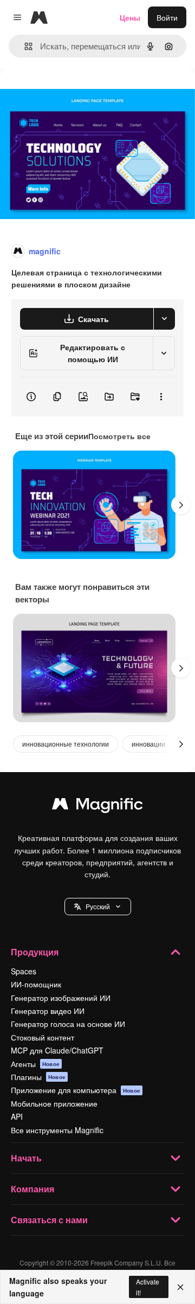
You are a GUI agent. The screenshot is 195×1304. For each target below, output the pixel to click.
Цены (130, 17)
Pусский (98, 906)
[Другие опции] (161, 397)
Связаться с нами (49, 1219)
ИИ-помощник (36, 984)
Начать (26, 1158)
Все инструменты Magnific (57, 1130)
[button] (97, 906)
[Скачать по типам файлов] (164, 319)
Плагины (38, 1076)
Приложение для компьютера (75, 1089)
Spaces (23, 971)
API (17, 1116)
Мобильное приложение (54, 1103)
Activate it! (147, 1286)
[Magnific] (97, 806)
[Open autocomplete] (24, 46)
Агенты (35, 1063)
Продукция (34, 952)
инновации (148, 743)
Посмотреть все (119, 436)
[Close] (180, 1287)
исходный (72, 93)
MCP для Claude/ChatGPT (57, 1050)
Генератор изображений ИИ (60, 997)
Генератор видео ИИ (47, 1010)
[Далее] (181, 505)
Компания (32, 1189)
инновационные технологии (65, 743)
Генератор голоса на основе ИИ (68, 1023)
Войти (167, 17)
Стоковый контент (42, 1037)
